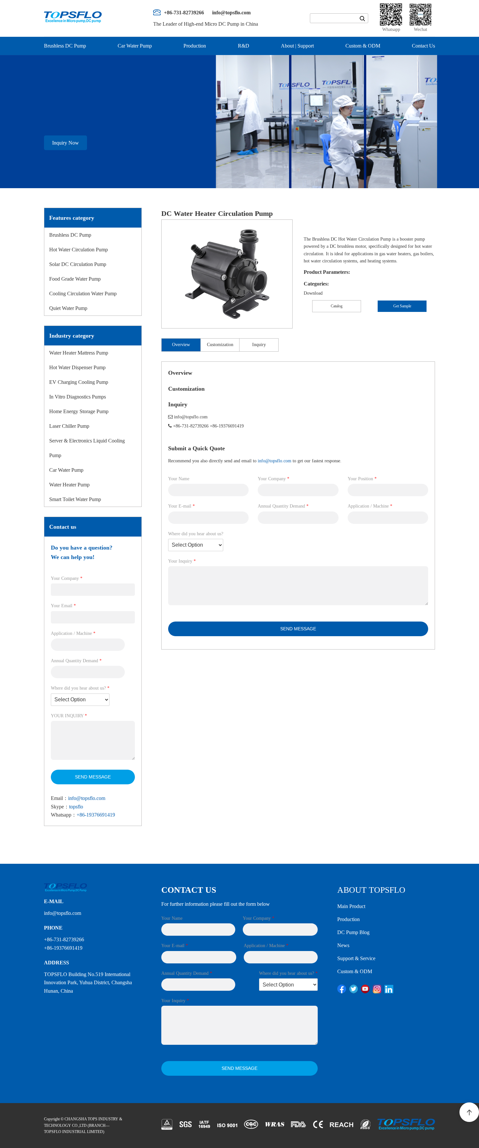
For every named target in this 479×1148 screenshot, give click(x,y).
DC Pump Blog (353, 932)
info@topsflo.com (86, 798)
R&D (243, 46)
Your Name (178, 478)
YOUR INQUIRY (69, 715)
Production (194, 46)
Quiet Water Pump (68, 308)
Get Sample (402, 306)
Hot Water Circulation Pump (78, 249)
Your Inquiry (182, 561)
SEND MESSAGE (93, 776)
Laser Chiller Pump (69, 426)
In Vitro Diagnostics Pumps (77, 396)
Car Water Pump (135, 46)
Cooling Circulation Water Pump (83, 293)
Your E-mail (181, 506)
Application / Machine (73, 633)
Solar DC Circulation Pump (77, 264)
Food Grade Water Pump (75, 279)
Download (313, 293)
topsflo (76, 806)
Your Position (362, 478)
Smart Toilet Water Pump (75, 499)
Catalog (336, 306)
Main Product (351, 906)
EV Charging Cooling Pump (78, 382)
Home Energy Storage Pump (79, 411)
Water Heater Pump (69, 484)
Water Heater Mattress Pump (78, 353)
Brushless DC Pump (65, 46)
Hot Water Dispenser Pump (77, 367)
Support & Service (356, 958)
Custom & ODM (362, 46)
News (343, 945)
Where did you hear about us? (80, 688)
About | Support (297, 46)
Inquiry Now (65, 143)
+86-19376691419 (96, 815)
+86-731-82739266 (191, 426)
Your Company (66, 578)
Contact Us (423, 46)
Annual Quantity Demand (76, 660)
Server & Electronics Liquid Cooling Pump (87, 448)
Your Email (63, 605)
